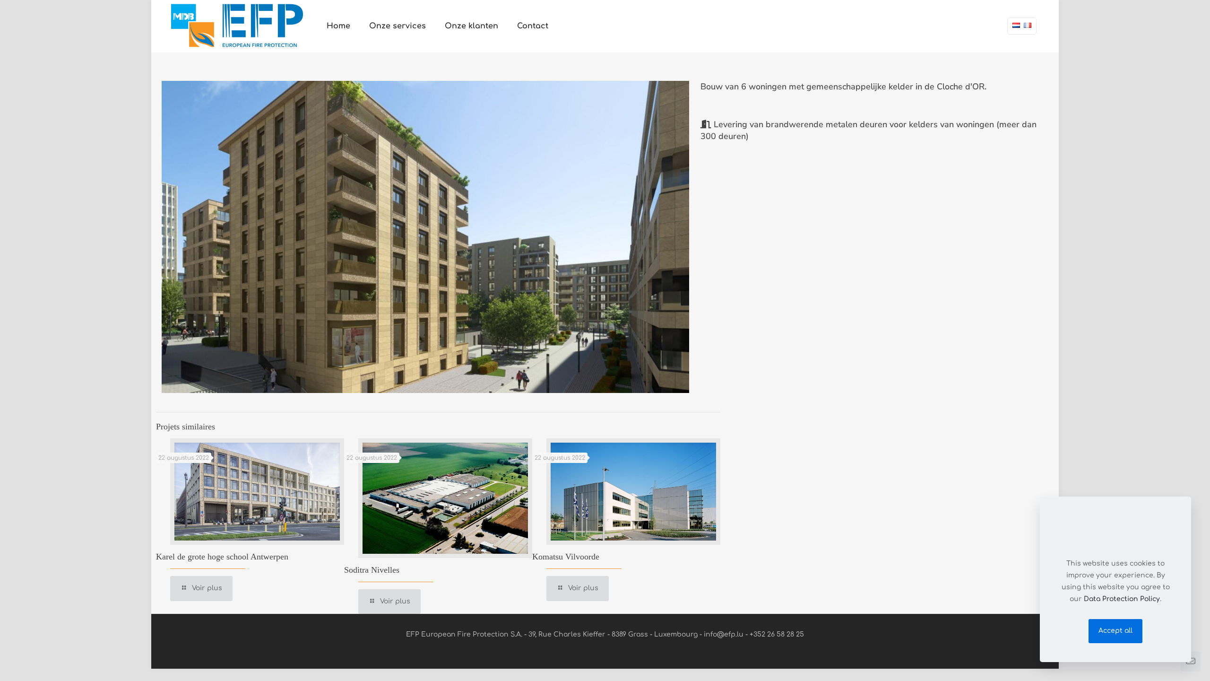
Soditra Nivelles (371, 570)
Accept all (1115, 630)
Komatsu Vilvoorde (565, 556)
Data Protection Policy (1122, 598)
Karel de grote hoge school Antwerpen (222, 556)
